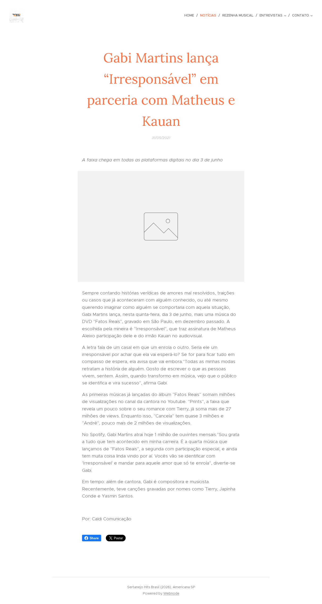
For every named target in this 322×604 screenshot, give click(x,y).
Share (94, 538)
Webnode (171, 593)
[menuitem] (190, 15)
